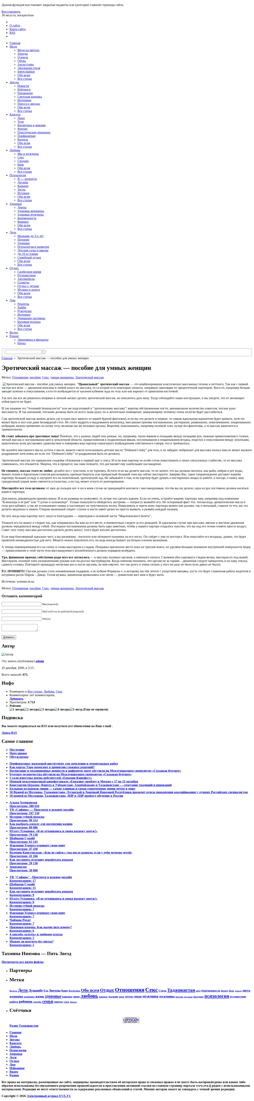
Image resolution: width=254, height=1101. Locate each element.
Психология (18, 175)
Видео (14, 332)
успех (66, 1002)
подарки (188, 997)
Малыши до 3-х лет (30, 236)
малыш (113, 996)
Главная (15, 43)
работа (14, 1001)
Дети (13, 232)
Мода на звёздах (28, 50)
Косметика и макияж (31, 125)
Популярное (18, 753)
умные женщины (62, 377)
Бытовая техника (28, 321)
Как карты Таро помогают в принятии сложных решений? (52, 767)
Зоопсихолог (24, 868)
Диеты (21, 207)
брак (231, 990)
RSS (12, 32)
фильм (73, 1002)
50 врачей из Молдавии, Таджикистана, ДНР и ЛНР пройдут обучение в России (66, 795)
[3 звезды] (46, 709)
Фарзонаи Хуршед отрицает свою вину (37, 847)
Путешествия (26, 275)
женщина (16, 996)
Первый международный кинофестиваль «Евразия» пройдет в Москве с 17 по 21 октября (74, 781)
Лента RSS (9, 732)
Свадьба (23, 161)
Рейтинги (24, 89)
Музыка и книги (28, 289)
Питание (23, 239)
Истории (23, 193)
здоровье (53, 996)
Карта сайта (18, 29)
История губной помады (27, 818)
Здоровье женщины (30, 211)
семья (47, 1001)
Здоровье (16, 204)
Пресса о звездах (28, 103)
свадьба (37, 1002)
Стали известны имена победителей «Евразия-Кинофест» (51, 778)
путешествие (238, 996)
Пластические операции (33, 132)
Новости (23, 86)
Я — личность (27, 178)
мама (121, 996)
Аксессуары (25, 64)
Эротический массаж (89, 377)
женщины (29, 996)
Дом (12, 300)
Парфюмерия (26, 136)
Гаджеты (23, 282)
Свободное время (29, 271)
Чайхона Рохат (22, 921)
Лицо (21, 118)
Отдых (14, 268)
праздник (198, 996)
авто (198, 990)
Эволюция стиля (28, 68)
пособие (35, 377)
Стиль (162, 990)
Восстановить (11, 11)
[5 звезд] (76, 709)
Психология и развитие (33, 246)
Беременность (26, 218)
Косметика (74, 990)
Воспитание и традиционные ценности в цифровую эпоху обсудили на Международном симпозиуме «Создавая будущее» (95, 770)
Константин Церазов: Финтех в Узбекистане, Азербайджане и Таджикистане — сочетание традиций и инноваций (91, 785)
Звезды (14, 82)
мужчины (167, 996)
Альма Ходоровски (24, 804)
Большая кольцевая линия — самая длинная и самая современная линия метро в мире (72, 788)
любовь (89, 996)
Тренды (22, 53)
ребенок (26, 1001)
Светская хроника (29, 96)
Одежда (22, 57)
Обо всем (23, 75)
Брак (20, 164)
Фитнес (22, 128)
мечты (129, 996)
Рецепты (23, 304)
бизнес (224, 990)
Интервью (24, 100)
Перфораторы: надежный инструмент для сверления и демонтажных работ (64, 763)
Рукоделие (24, 311)
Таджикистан (181, 990)
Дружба (22, 182)
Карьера (22, 186)
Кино (64, 990)
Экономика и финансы (32, 339)
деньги (238, 991)
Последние (17, 749)
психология (216, 996)
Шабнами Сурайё (24, 840)
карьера (67, 996)
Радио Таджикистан (24, 1025)
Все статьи (24, 78)
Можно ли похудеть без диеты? (32, 943)
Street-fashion (26, 71)
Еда (46, 990)
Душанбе (36, 990)
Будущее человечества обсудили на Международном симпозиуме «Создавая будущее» (71, 774)
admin (40, 661)
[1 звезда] (17, 709)
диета (246, 990)
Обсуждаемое (19, 756)
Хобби (21, 307)
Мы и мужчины (28, 153)
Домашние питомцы (31, 318)
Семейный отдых (29, 257)
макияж (103, 996)
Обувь (21, 61)
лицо (76, 996)
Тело (20, 121)
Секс (20, 157)
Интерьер (23, 314)
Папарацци (25, 93)
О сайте (15, 25)
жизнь (39, 996)
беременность (210, 990)
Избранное (17, 1068)
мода (138, 996)
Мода (13, 46)
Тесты (21, 189)
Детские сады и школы (32, 250)
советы (58, 1001)
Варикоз (23, 221)
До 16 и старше (27, 254)
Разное (14, 336)
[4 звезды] (62, 709)
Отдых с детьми (28, 286)
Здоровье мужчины (30, 214)
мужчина (150, 996)
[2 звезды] (31, 709)
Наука (21, 343)
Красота (15, 114)
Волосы (22, 139)
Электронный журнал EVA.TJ (48, 1096)
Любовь (15, 150)
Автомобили (26, 279)
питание (179, 997)
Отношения (20, 377)
